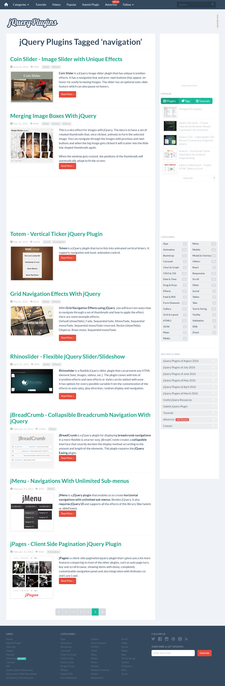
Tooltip (203, 314)
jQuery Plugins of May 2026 (179, 380)
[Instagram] (166, 639)
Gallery (56, 123)
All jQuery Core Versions (19, 677)
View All (188, 178)
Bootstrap (174, 255)
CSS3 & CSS (174, 273)
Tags (187, 101)
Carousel (174, 261)
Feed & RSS (174, 296)
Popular (71, 4)
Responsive (203, 273)
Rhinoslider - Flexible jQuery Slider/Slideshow (67, 356)
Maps (174, 332)
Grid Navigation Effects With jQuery (55, 294)
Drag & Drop (174, 285)
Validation (203, 320)
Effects (56, 67)
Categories (20, 4)
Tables (46, 301)
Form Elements (174, 302)
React (203, 267)
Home (9, 639)
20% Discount (182, 420)
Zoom (203, 332)
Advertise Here (189, 85)
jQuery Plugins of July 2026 (179, 367)
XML (203, 326)
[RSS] (186, 639)
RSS (8, 666)
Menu (52, 429)
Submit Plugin (90, 4)
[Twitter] (153, 639)
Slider (46, 67)
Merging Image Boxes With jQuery (53, 116)
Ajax (174, 243)
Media (174, 338)
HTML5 (174, 320)
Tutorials (41, 4)
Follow (127, 4)
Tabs (203, 302)
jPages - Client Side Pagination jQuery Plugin (65, 544)
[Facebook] (160, 639)
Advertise (112, 3)
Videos (56, 4)
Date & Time (174, 279)
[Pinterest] (173, 639)
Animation (59, 241)
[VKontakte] (180, 639)
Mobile (203, 249)
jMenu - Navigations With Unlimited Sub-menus (69, 481)
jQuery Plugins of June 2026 (179, 373)
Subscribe (204, 653)
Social (203, 291)
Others (203, 261)
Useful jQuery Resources (177, 399)
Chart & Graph (174, 267)
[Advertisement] (80, 202)
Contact (167, 425)
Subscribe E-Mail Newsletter (21, 673)
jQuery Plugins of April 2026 (179, 386)
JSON (174, 326)
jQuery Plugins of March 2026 (180, 393)
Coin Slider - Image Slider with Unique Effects (66, 59)
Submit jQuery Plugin (175, 406)
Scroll (47, 241)
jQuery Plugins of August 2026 (181, 360)
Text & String (203, 308)
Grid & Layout (174, 314)
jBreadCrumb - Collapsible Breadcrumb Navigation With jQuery (80, 418)
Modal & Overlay (203, 255)
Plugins (171, 101)
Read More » (67, 94)
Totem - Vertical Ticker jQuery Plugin (56, 234)
